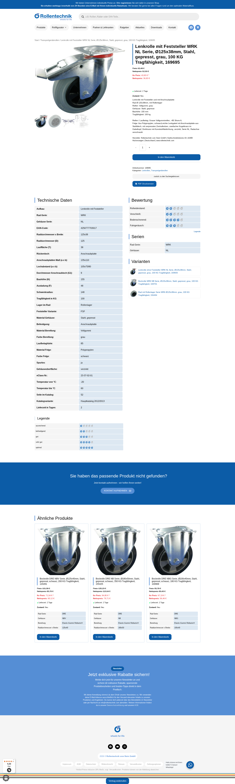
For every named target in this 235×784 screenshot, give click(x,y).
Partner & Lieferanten (103, 27)
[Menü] (13, 760)
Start (37, 40)
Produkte (41, 27)
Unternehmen (79, 27)
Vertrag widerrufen (117, 781)
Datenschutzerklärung (115, 705)
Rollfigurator (58, 27)
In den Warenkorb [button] (48, 637)
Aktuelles (139, 27)
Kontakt (172, 27)
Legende (197, 231)
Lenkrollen (146, 171)
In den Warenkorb (166, 157)
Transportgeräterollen (49, 40)
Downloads (156, 27)
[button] (6, 778)
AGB (136, 705)
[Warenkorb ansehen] (197, 27)
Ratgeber (124, 27)
